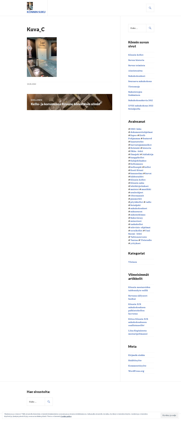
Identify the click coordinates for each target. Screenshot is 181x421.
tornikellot (136, 230)
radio (148, 202)
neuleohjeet (136, 192)
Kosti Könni (136, 170)
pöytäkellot (136, 202)
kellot (147, 167)
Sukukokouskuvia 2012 (140, 100)
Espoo (133, 135)
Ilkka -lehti (136, 151)
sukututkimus (137, 214)
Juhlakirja (147, 154)
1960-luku (135, 129)
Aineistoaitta (135, 70)
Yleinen (132, 262)
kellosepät (136, 167)
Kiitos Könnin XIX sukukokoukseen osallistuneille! (138, 322)
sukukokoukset (138, 208)
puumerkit (136, 198)
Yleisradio (146, 240)
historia (146, 148)
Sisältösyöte (135, 360)
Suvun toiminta (136, 65)
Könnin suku (36, 11)
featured (147, 138)
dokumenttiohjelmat (141, 132)
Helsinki (135, 148)
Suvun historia (136, 60)
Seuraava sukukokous (140, 81)
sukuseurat (136, 211)
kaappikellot (137, 157)
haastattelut (137, 141)
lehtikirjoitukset (139, 186)
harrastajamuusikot (141, 144)
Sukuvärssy (136, 218)
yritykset (135, 243)
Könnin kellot (135, 54)
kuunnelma (136, 173)
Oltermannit (137, 195)
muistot (134, 189)
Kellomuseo (136, 164)
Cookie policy (66, 416)
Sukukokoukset (136, 76)
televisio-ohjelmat (140, 227)
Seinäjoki (135, 205)
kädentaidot (137, 176)
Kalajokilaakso (138, 160)
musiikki (146, 189)
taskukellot (136, 224)
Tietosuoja (134, 86)
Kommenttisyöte (137, 365)
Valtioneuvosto (138, 237)
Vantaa (134, 240)
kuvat (148, 173)
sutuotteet (136, 221)
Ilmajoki (135, 154)
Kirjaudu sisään (136, 355)
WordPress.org (136, 371)
